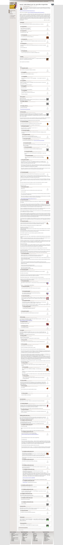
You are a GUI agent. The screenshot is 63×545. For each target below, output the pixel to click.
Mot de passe (11, 13)
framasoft (26, 6)
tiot (23, 432)
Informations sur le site (46, 535)
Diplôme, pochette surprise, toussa (24, 415)
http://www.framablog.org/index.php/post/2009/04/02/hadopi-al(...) (36, 12)
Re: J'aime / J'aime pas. (25, 101)
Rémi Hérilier (24, 86)
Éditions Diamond (35, 535)
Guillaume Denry (24, 281)
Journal (21, 4)
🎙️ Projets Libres (45, 1)
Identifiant (11, 11)
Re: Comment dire (24, 26)
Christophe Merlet (25, 35)
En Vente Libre (34, 537)
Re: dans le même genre (25, 403)
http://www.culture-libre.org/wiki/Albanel (39, 140)
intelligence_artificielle (24, 533)
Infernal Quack (24, 386)
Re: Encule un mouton (24, 321)
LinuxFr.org (13, 5)
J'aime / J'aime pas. (22, 96)
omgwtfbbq (21, 56)
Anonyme (23, 68)
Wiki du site (45, 537)
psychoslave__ (26, 139)
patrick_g (23, 112)
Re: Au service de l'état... (25, 510)
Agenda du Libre (34, 533)
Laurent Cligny (23, 106)
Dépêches (30, 1)
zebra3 (23, 160)
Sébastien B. (23, 97)
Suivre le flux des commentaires (23, 527)
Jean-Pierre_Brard (25, 482)
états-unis (23, 539)
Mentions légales (45, 533)
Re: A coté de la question (25, 121)
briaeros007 (26, 376)
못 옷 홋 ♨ (23, 57)
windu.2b (23, 31)
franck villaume (24, 326)
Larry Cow (26, 143)
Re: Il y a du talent (24, 335)
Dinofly (23, 51)
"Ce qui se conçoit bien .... (23, 523)
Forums (38, 1)
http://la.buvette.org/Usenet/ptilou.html (25, 109)
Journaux (33, 1)
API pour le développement (46, 539)
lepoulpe (24, 340)
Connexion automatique (12, 15)
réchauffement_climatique (24, 535)
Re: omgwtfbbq (24, 72)
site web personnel (29, 35)
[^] (20, 26)
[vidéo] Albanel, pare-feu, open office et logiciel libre (36, 4)
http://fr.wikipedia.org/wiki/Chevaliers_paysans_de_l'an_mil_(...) (28, 198)
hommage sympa (13, 533)
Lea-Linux (34, 539)
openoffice (28, 6)
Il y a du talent (22, 330)
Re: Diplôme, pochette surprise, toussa (27, 424)
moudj (23, 126)
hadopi (24, 6)
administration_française (24, 537)
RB (22, 200)
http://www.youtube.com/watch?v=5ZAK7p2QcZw (26, 320)
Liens (36, 1)
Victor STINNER (23, 317)
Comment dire (22, 22)
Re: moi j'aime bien (13, 535)
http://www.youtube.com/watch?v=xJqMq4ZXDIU (29, 477)
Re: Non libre (12, 539)
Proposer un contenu (13, 10)
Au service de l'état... (23, 506)
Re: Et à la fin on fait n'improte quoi (14, 537)
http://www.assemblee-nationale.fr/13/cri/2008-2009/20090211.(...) (30, 434)
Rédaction (41, 1)
